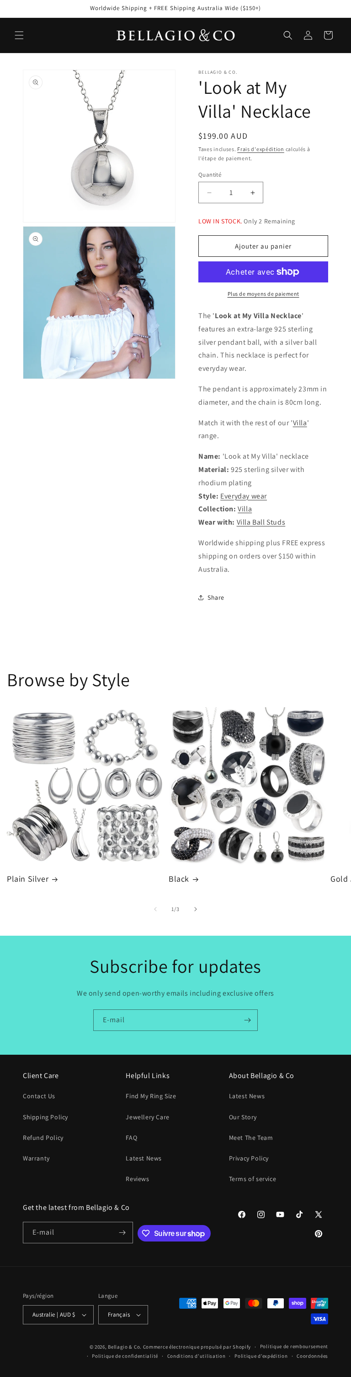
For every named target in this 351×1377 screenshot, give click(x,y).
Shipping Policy (45, 1117)
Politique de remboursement (294, 1346)
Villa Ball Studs (261, 522)
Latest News (144, 1158)
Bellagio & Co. (125, 1347)
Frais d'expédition (260, 149)
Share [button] (215, 597)
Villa (300, 423)
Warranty (36, 1158)
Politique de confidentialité (125, 1356)
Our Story (243, 1117)
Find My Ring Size (151, 1096)
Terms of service (253, 1179)
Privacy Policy (249, 1158)
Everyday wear (243, 496)
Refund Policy (43, 1137)
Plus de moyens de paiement (263, 293)
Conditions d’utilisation (196, 1356)
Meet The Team (251, 1137)
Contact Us (39, 1096)
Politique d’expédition (260, 1356)
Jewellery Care (147, 1117)
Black (179, 878)
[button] (19, 35)
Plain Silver (27, 878)
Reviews (137, 1179)
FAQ (131, 1137)
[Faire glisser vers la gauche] (155, 909)
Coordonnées (312, 1356)
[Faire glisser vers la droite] (196, 909)
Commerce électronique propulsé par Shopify (197, 1347)
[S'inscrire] (247, 1020)
